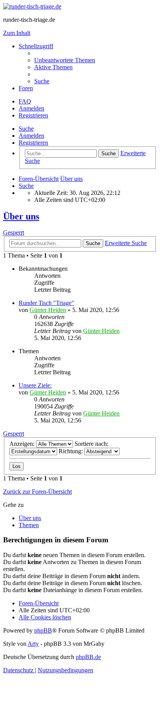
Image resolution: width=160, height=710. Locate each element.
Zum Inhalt (16, 33)
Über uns (21, 216)
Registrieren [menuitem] (33, 115)
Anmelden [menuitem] (31, 108)
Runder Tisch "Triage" (46, 303)
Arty (33, 643)
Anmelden (31, 135)
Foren (26, 88)
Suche (26, 128)
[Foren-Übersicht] (32, 6)
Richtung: (71, 451)
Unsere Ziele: (35, 385)
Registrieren (33, 142)
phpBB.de (88, 657)
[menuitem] (64, 60)
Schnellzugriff (36, 46)
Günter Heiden (48, 310)
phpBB (43, 630)
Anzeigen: (22, 443)
